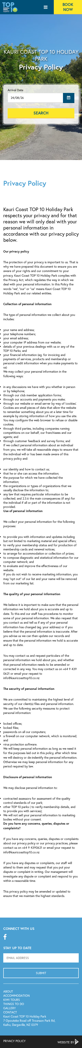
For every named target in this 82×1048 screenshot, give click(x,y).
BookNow (68, 7)
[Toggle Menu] (46, 7)
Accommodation (16, 995)
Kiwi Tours (11, 1000)
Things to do (13, 1004)
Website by (66, 1042)
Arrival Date (15, 90)
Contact (10, 1012)
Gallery (9, 1008)
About (8, 991)
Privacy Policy (14, 1041)
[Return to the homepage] (10, 12)
